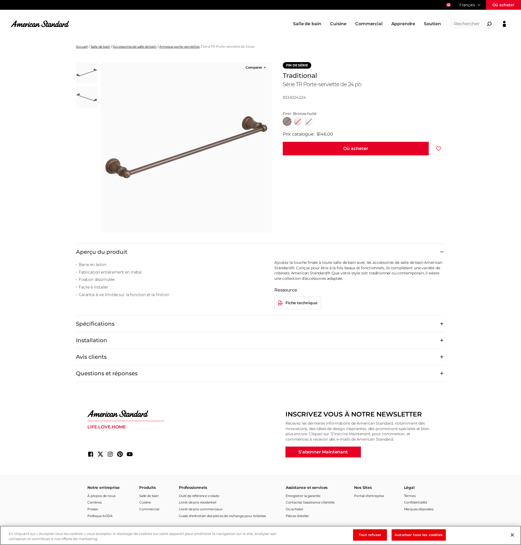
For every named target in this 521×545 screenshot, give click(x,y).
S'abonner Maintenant (323, 451)
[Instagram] (110, 454)
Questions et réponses (107, 373)
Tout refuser (370, 535)
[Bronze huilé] (287, 121)
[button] (256, 67)
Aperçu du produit (101, 252)
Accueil (82, 46)
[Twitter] (100, 454)
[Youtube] (129, 454)
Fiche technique (301, 302)
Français (467, 4)
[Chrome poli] (308, 121)
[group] (186, 147)
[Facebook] (90, 454)
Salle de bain (100, 46)
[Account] (504, 24)
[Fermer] (512, 535)
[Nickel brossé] (298, 121)
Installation (91, 340)
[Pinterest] (120, 454)
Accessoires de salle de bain (135, 46)
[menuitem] (307, 24)
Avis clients (91, 357)
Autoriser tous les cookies (419, 535)
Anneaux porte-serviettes (179, 46)
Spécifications (95, 323)
